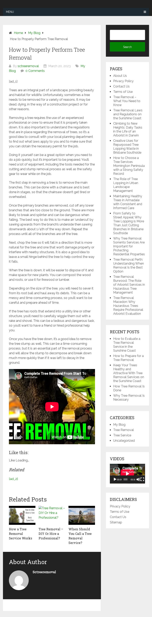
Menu (10, 11)
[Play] (115, 479)
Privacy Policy (123, 81)
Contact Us (121, 86)
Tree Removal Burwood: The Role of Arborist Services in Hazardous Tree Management (129, 284)
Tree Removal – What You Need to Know (126, 101)
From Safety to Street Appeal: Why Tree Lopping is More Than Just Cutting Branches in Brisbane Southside (128, 223)
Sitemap (116, 522)
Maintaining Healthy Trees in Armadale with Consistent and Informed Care (127, 202)
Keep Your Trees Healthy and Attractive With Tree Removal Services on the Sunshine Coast (128, 373)
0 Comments (35, 71)
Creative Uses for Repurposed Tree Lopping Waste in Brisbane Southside (127, 146)
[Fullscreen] (142, 479)
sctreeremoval (28, 66)
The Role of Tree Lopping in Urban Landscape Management (125, 185)
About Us (120, 76)
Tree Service (122, 435)
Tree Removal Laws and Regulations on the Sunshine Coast (127, 114)
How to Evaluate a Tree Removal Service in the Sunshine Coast (126, 344)
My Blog (119, 424)
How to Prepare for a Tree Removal (128, 358)
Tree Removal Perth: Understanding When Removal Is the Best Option (128, 265)
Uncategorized (124, 440)
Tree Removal (123, 430)
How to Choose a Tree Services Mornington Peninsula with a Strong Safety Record (129, 166)
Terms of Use (123, 92)
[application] (127, 474)
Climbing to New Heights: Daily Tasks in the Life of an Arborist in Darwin (127, 129)
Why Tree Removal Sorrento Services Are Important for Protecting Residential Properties (129, 246)
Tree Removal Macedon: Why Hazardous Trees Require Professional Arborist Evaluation (128, 306)
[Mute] (138, 479)
